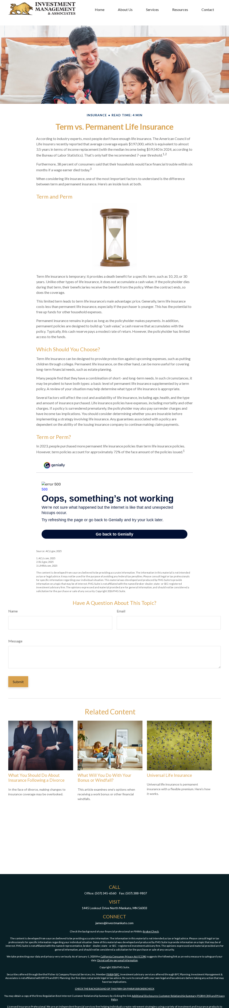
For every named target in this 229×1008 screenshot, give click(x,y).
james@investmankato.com (114, 923)
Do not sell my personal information (117, 960)
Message (15, 641)
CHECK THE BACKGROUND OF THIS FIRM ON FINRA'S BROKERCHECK (114, 988)
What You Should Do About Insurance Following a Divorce (36, 778)
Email (121, 611)
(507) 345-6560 (105, 893)
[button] (99, 9)
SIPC (116, 974)
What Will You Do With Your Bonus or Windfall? (104, 778)
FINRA (109, 974)
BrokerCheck (151, 931)
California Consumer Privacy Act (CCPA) (123, 956)
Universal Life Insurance (169, 775)
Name (13, 611)
